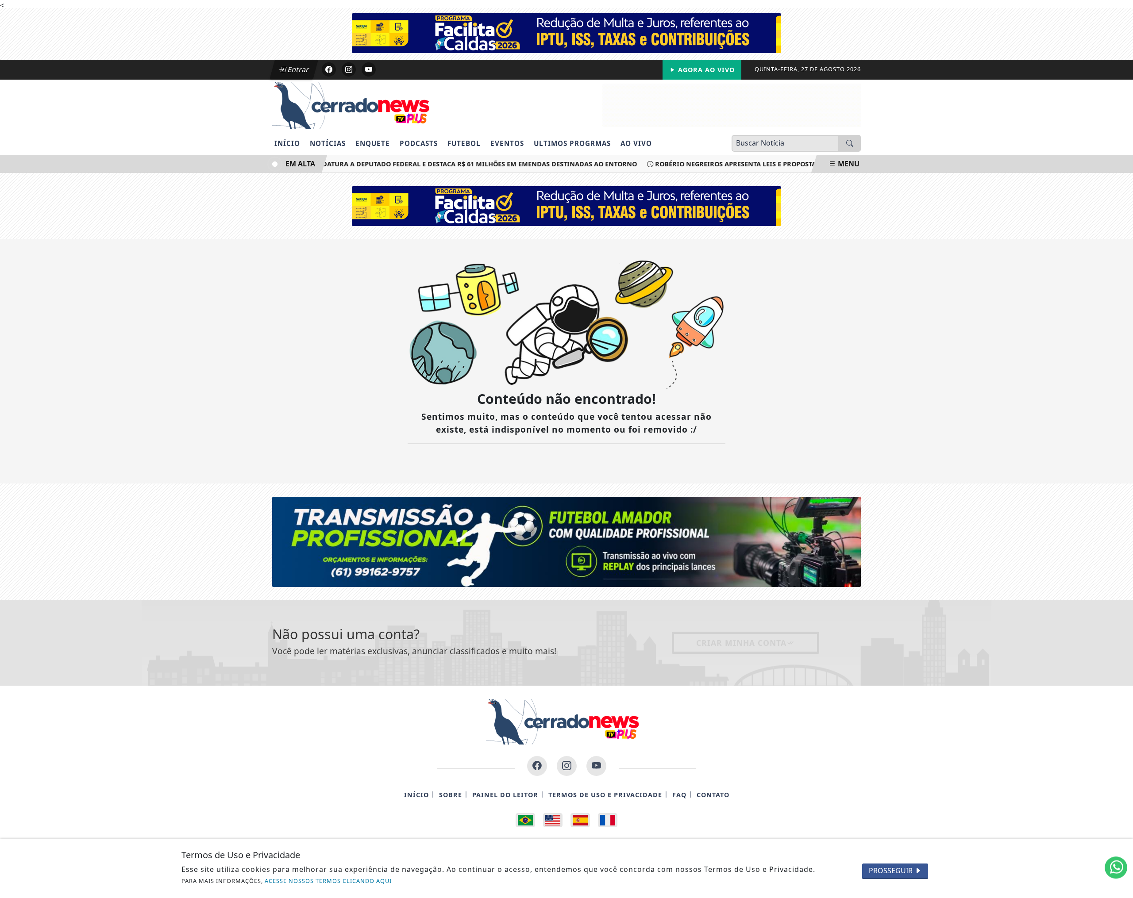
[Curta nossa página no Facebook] (537, 766)
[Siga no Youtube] (369, 69)
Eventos (507, 143)
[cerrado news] (721, 104)
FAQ (679, 795)
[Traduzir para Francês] (607, 820)
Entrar (297, 69)
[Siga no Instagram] (349, 69)
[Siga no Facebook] (329, 69)
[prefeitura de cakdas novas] (566, 32)
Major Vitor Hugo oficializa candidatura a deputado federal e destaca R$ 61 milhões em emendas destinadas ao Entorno (404, 164)
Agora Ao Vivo (705, 69)
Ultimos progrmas (572, 143)
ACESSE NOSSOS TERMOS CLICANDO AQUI (328, 881)
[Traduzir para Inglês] (553, 820)
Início (287, 143)
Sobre (450, 795)
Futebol (464, 143)
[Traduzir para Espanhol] (580, 820)
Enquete (372, 143)
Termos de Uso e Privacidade (605, 795)
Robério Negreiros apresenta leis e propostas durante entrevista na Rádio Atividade (796, 164)
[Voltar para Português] (525, 820)
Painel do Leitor (505, 795)
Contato (713, 795)
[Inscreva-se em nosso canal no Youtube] (596, 766)
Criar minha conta (741, 642)
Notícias (328, 143)
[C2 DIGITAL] (566, 541)
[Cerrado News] (355, 105)
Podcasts (419, 143)
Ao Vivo (636, 143)
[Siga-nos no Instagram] (567, 766)
